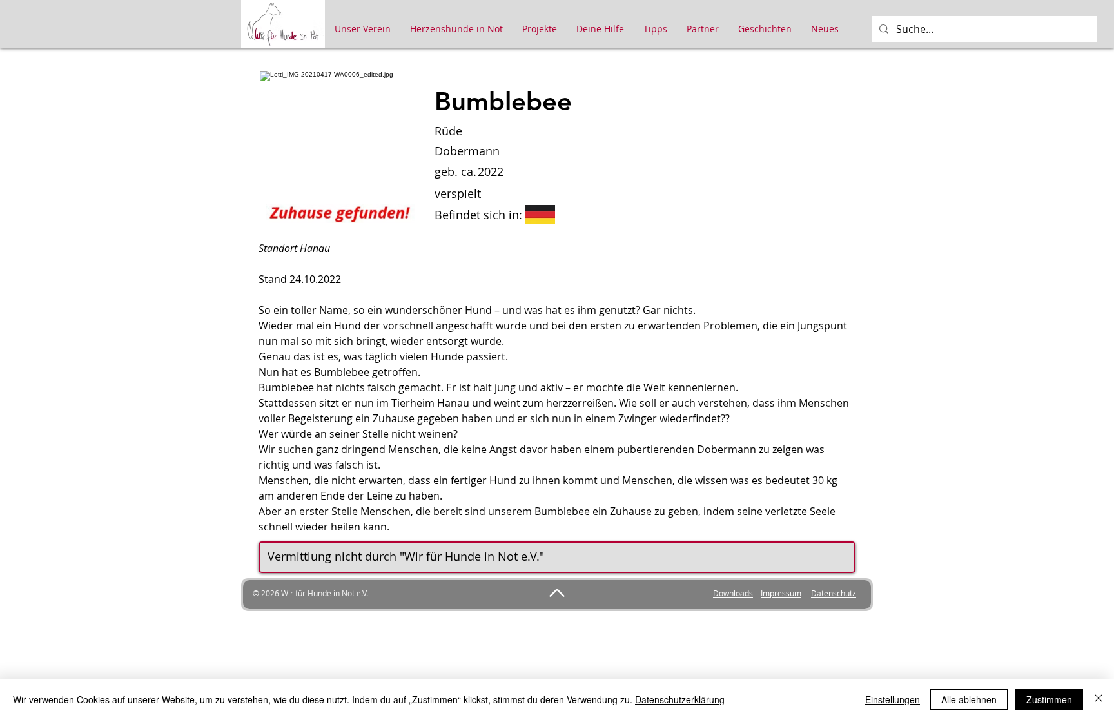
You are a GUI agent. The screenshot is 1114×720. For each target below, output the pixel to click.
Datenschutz (833, 593)
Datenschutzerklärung (680, 699)
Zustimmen (1049, 699)
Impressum (781, 593)
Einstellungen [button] (892, 699)
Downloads (733, 593)
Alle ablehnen (969, 699)
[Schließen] (1098, 699)
